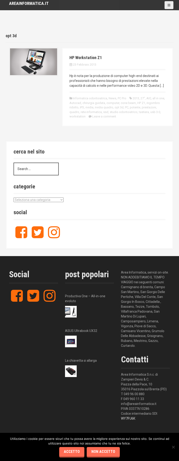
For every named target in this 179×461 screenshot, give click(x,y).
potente (135, 107)
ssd (105, 112)
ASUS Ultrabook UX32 (81, 331)
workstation (77, 116)
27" (143, 98)
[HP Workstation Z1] (33, 61)
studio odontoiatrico (124, 112)
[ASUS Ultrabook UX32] (71, 341)
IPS (82, 107)
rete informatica (91, 112)
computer (113, 103)
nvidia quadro (104, 107)
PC (126, 107)
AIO (148, 98)
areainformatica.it (29, 3)
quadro (74, 112)
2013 (136, 98)
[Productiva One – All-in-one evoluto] (71, 311)
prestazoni (149, 107)
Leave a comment (104, 116)
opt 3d (119, 107)
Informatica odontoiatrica (90, 98)
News (112, 98)
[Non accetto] (173, 447)
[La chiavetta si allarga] (71, 371)
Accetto (72, 451)
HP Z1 (141, 103)
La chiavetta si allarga (81, 360)
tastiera (144, 112)
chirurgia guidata (94, 103)
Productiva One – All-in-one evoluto (85, 298)
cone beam (128, 103)
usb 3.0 (155, 112)
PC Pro (122, 98)
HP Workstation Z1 (85, 57)
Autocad (75, 103)
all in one (158, 98)
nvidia (89, 107)
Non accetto (103, 451)
